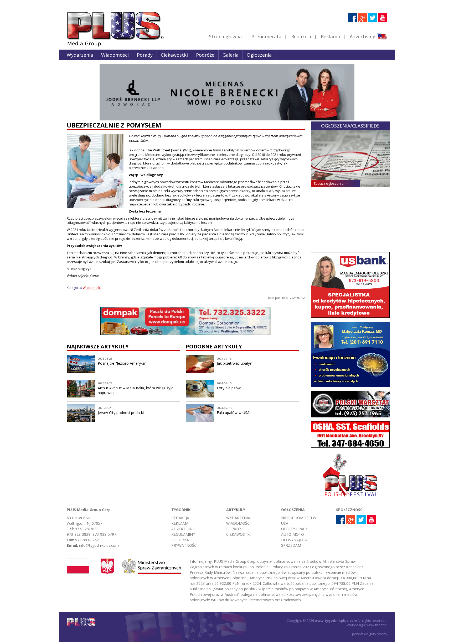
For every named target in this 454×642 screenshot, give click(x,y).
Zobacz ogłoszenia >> (331, 183)
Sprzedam (291, 545)
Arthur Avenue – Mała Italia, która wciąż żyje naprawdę (135, 390)
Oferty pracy (294, 528)
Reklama (330, 36)
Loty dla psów (229, 387)
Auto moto (292, 534)
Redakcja (301, 36)
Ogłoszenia (259, 55)
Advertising (362, 36)
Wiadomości (115, 55)
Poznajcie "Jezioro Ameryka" (122, 363)
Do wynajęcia (294, 539)
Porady (145, 55)
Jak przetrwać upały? (234, 363)
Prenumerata (266, 36)
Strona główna (225, 36)
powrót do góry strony (369, 634)
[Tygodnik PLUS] (111, 46)
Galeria (231, 55)
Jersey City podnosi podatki (121, 412)
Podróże (205, 55)
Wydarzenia (80, 55)
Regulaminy (183, 534)
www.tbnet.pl (377, 625)
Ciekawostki (174, 55)
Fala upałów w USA (233, 412)
